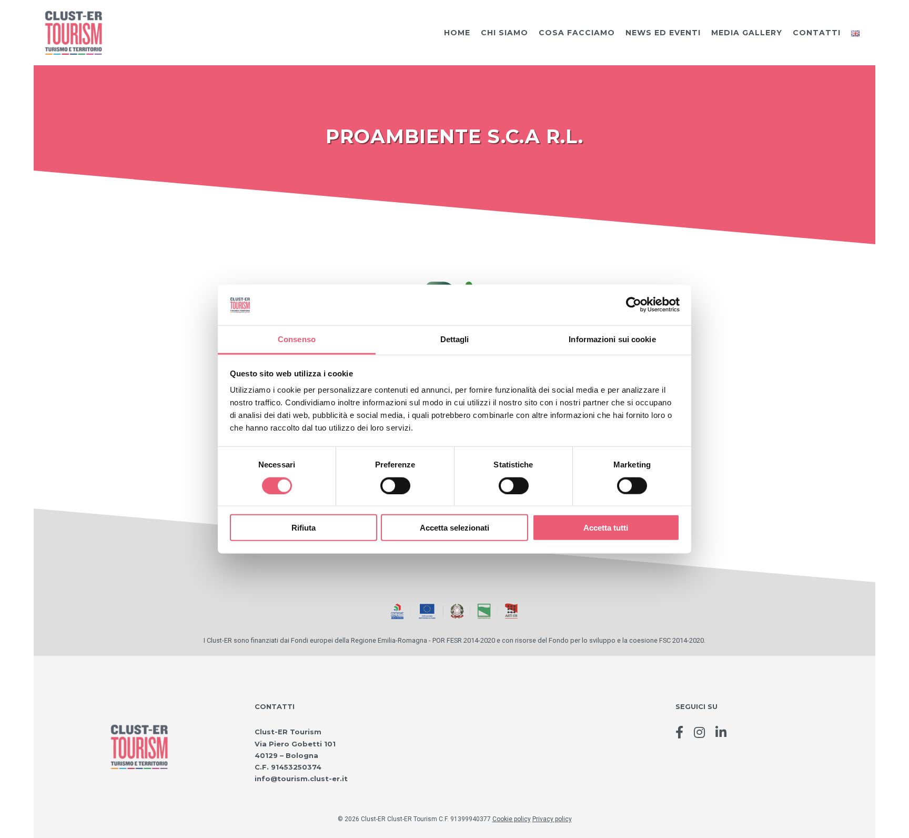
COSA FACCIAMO (577, 32)
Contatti (817, 32)
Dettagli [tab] (454, 339)
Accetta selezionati (454, 527)
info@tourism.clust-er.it (301, 778)
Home (457, 32)
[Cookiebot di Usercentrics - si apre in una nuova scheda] (634, 305)
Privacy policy (552, 819)
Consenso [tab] (297, 339)
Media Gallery (746, 32)
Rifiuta (303, 527)
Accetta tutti (605, 527)
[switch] (395, 485)
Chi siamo (504, 32)
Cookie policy (511, 819)
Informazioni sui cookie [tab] (612, 339)
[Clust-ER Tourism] (73, 32)
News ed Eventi (663, 32)
